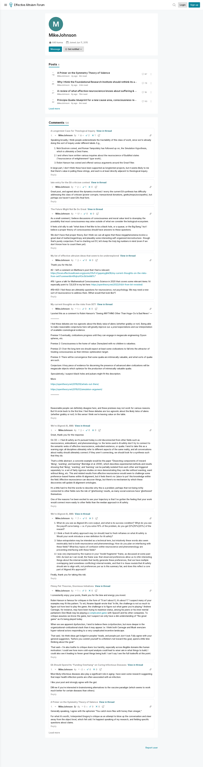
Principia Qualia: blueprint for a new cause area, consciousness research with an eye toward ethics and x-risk (121, 100)
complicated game (98, 613)
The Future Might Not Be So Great (68, 209)
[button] (51, 135)
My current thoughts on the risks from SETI (73, 304)
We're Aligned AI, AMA (62, 425)
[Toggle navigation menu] (5, 5)
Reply (53, 174)
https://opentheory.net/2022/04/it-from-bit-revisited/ (117, 284)
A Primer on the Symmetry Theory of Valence (83, 72)
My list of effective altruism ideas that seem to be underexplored (85, 255)
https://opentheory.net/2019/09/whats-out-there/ (75, 384)
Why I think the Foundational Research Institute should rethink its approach (101, 81)
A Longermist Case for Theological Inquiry (73, 131)
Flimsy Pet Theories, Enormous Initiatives (72, 586)
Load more (54, 108)
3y (75, 135)
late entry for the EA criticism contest (70, 182)
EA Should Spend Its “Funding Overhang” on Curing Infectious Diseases (88, 665)
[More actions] (151, 74)
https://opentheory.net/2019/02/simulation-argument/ (76, 389)
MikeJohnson (63, 76)
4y (72, 213)
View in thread (104, 131)
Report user (151, 747)
